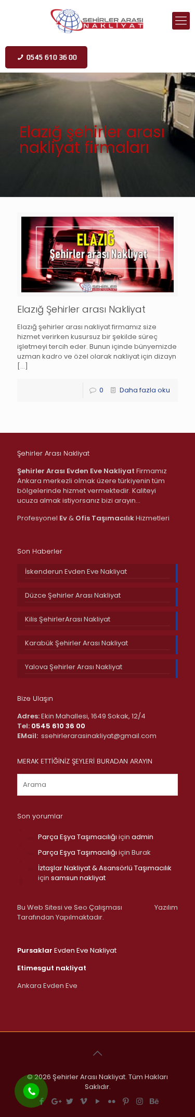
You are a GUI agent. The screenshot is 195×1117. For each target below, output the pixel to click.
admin (142, 837)
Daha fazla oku (145, 390)
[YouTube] (97, 1101)
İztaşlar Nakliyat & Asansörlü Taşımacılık (105, 868)
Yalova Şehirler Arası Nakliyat (73, 667)
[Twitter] (69, 1101)
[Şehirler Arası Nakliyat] (97, 20)
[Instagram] (139, 1101)
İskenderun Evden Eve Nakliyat (76, 571)
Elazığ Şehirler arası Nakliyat (81, 309)
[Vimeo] (83, 1101)
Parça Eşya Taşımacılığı (77, 837)
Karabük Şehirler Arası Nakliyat (76, 643)
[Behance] (153, 1101)
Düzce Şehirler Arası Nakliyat (73, 595)
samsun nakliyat (78, 878)
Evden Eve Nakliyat (66, 950)
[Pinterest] (125, 1101)
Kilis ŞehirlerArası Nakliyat (67, 619)
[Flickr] (111, 1101)
